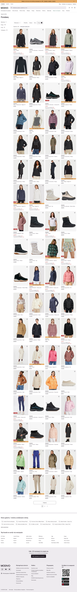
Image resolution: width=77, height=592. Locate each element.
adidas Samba (29, 536)
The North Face (29, 538)
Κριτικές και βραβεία (51, 576)
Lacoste (27, 542)
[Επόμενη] (73, 1)
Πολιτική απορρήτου (30, 589)
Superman (3, 538)
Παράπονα (18, 578)
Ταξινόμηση (16, 22)
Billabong (40, 536)
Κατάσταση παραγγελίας (21, 572)
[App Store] (65, 582)
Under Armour (67, 542)
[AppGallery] (65, 584)
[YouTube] (6, 569)
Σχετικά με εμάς (34, 568)
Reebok (15, 538)
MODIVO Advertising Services (37, 577)
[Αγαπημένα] (72, 7)
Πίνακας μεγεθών (50, 568)
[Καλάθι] (74, 7)
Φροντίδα (48, 570)
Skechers (53, 540)
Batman (52, 538)
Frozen (2, 540)
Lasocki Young (16, 536)
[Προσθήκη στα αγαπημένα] (27, 29)
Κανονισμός (33, 580)
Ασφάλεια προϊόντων (51, 572)
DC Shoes (3, 536)
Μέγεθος (25, 22)
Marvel (15, 540)
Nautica (2, 542)
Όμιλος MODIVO (34, 573)
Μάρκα (40, 22)
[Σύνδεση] (69, 7)
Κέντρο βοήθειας (19, 580)
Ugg (52, 536)
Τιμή (35, 22)
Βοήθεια (74, 4)
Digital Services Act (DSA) (52, 574)
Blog (60, 4)
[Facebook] (9, 569)
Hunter (15, 542)
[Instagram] (2, 569)
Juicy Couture (66, 540)
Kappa (65, 536)
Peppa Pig (66, 538)
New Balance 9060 (55, 542)
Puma (40, 540)
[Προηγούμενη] (3, 1)
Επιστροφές (18, 570)
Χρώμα (30, 22)
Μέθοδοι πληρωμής (20, 576)
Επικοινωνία (18, 583)
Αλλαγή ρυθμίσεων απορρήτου (19, 589)
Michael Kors (28, 540)
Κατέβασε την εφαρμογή (67, 4)
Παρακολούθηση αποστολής (22, 574)
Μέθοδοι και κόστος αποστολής (22, 568)
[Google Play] (65, 579)
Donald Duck (41, 538)
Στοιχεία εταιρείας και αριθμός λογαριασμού (37, 571)
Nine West (41, 542)
